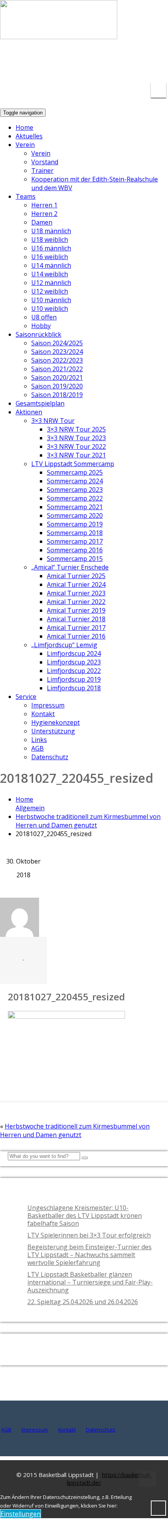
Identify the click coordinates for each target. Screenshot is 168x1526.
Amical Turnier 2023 (76, 593)
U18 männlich (51, 231)
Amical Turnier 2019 (76, 610)
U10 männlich (51, 300)
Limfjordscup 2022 (74, 670)
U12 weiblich (49, 291)
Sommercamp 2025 (75, 472)
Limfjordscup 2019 (74, 679)
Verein (25, 144)
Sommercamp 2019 (75, 524)
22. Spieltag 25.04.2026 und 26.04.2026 (82, 1302)
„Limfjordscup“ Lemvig (64, 645)
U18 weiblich (49, 239)
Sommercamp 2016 (75, 550)
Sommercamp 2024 (75, 481)
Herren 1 (44, 205)
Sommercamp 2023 (75, 489)
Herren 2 (44, 213)
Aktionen (29, 412)
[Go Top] (147, 1479)
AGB (37, 748)
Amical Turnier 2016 (76, 636)
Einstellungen (20, 1514)
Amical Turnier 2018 (76, 619)
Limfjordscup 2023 (74, 662)
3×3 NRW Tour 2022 (76, 446)
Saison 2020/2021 (57, 377)
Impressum (47, 705)
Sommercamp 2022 (75, 498)
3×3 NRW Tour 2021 (76, 455)
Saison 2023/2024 (57, 351)
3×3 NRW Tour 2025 (76, 429)
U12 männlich (51, 282)
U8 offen (44, 317)
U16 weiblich (49, 256)
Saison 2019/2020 (57, 386)
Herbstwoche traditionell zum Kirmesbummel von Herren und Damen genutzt (88, 820)
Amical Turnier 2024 (76, 584)
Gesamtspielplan (40, 403)
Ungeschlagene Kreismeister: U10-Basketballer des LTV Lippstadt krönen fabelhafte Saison (84, 1215)
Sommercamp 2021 (75, 507)
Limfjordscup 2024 (74, 653)
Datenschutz (49, 757)
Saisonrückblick (38, 334)
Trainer (42, 170)
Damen (41, 222)
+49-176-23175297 (150, 63)
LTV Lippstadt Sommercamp (72, 463)
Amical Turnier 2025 (76, 576)
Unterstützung (53, 731)
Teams (26, 196)
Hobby (41, 325)
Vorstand (44, 162)
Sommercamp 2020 (75, 515)
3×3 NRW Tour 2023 (76, 438)
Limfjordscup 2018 (74, 688)
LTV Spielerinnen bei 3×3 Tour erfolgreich (89, 1235)
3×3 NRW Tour (53, 420)
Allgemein (30, 808)
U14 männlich (51, 265)
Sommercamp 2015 (75, 558)
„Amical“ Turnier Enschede (70, 567)
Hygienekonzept (55, 722)
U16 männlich (51, 248)
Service (26, 696)
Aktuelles (29, 136)
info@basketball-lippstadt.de (82, 59)
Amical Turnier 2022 (76, 601)
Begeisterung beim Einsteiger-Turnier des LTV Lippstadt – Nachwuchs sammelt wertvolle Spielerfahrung (89, 1255)
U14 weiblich (49, 274)
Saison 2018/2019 (57, 394)
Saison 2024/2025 (57, 343)
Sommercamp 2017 (75, 541)
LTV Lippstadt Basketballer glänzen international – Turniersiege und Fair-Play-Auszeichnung (90, 1282)
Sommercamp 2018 (75, 532)
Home (24, 127)
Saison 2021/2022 (57, 369)
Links (39, 739)
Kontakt (43, 713)
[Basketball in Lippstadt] (58, 31)
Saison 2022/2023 (57, 360)
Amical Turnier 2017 (76, 627)
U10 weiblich (49, 308)
